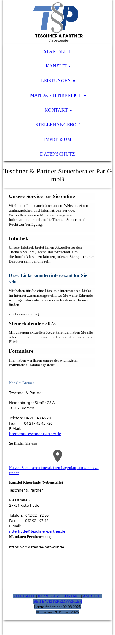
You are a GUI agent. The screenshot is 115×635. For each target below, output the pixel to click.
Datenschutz (57, 153)
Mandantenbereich (56, 95)
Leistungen (56, 80)
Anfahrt (91, 596)
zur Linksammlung (24, 314)
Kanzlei (56, 65)
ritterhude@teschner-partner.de (37, 531)
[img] (57, 22)
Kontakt (56, 109)
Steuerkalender (58, 332)
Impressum (57, 139)
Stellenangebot (57, 124)
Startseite (57, 51)
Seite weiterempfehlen (58, 601)
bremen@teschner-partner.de (35, 433)
